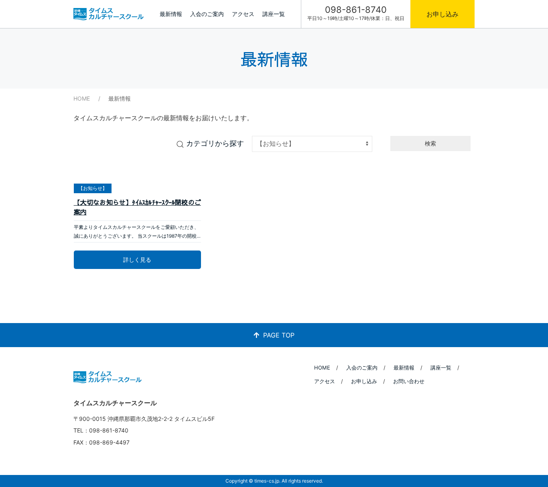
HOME (81, 98)
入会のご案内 (207, 13)
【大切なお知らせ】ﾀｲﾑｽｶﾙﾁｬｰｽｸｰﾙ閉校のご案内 (137, 207)
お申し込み (442, 14)
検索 (430, 143)
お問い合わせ (408, 381)
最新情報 (171, 13)
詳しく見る (137, 259)
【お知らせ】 (92, 188)
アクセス (243, 13)
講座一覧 (273, 13)
